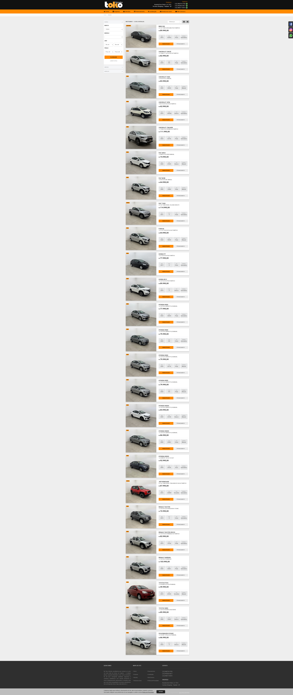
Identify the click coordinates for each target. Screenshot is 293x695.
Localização (152, 11)
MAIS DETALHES (166, 43)
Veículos (127, 11)
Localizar (114, 57)
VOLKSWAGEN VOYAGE (167, 634)
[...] (126, 684)
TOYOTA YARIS (167, 608)
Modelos (107, 71)
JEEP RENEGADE (172, 482)
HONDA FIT (167, 254)
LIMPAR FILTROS (113, 60)
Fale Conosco (181, 11)
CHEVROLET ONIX (165, 77)
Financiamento (140, 11)
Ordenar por (172, 21)
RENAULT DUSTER (169, 507)
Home (107, 11)
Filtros (106, 22)
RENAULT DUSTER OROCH (169, 532)
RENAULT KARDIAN (165, 558)
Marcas (107, 67)
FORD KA (168, 229)
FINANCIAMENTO (181, 43)
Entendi (161, 691)
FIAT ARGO (166, 153)
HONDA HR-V (167, 280)
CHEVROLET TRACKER (168, 128)
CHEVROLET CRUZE (168, 52)
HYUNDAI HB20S (168, 406)
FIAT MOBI (165, 178)
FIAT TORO (169, 204)
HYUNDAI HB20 (168, 305)
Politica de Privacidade (153, 680)
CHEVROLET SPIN (167, 102)
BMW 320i (169, 27)
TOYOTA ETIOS (167, 583)
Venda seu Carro (167, 11)
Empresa (117, 11)
